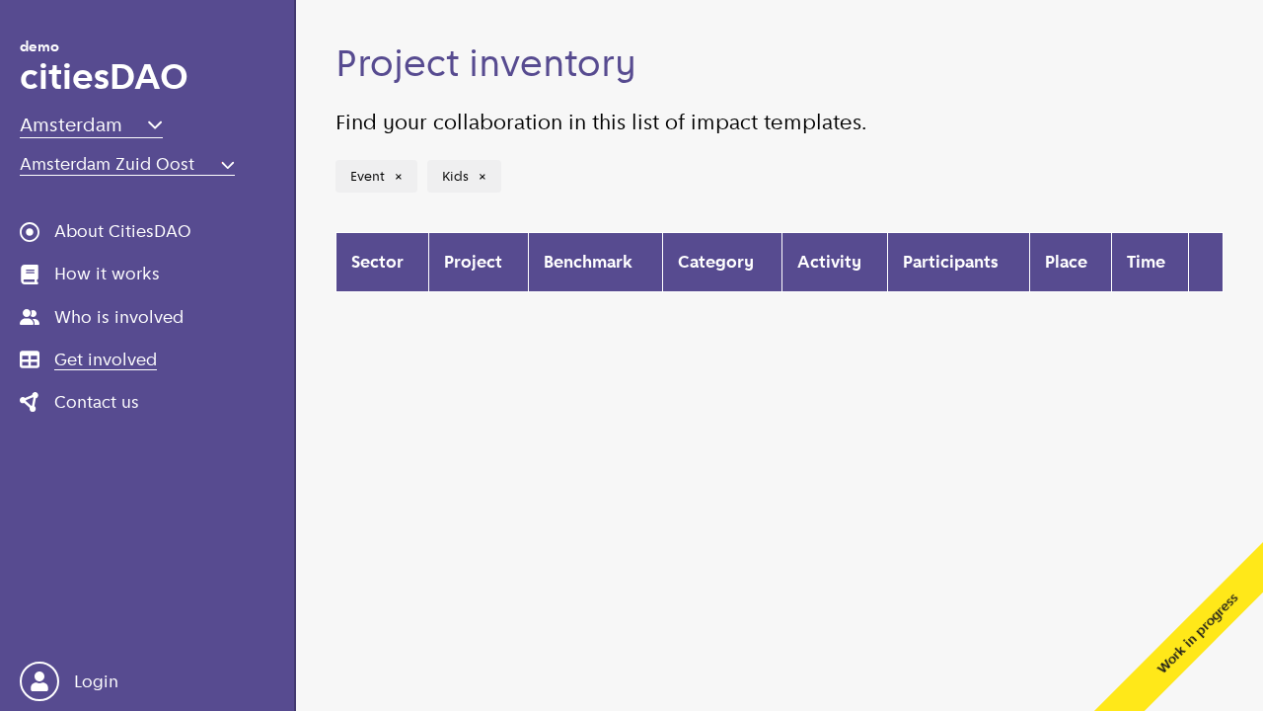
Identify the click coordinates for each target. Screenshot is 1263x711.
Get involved (105, 359)
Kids (467, 176)
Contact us (96, 402)
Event (379, 176)
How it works (107, 273)
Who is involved (119, 317)
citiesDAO (104, 70)
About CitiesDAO (122, 231)
